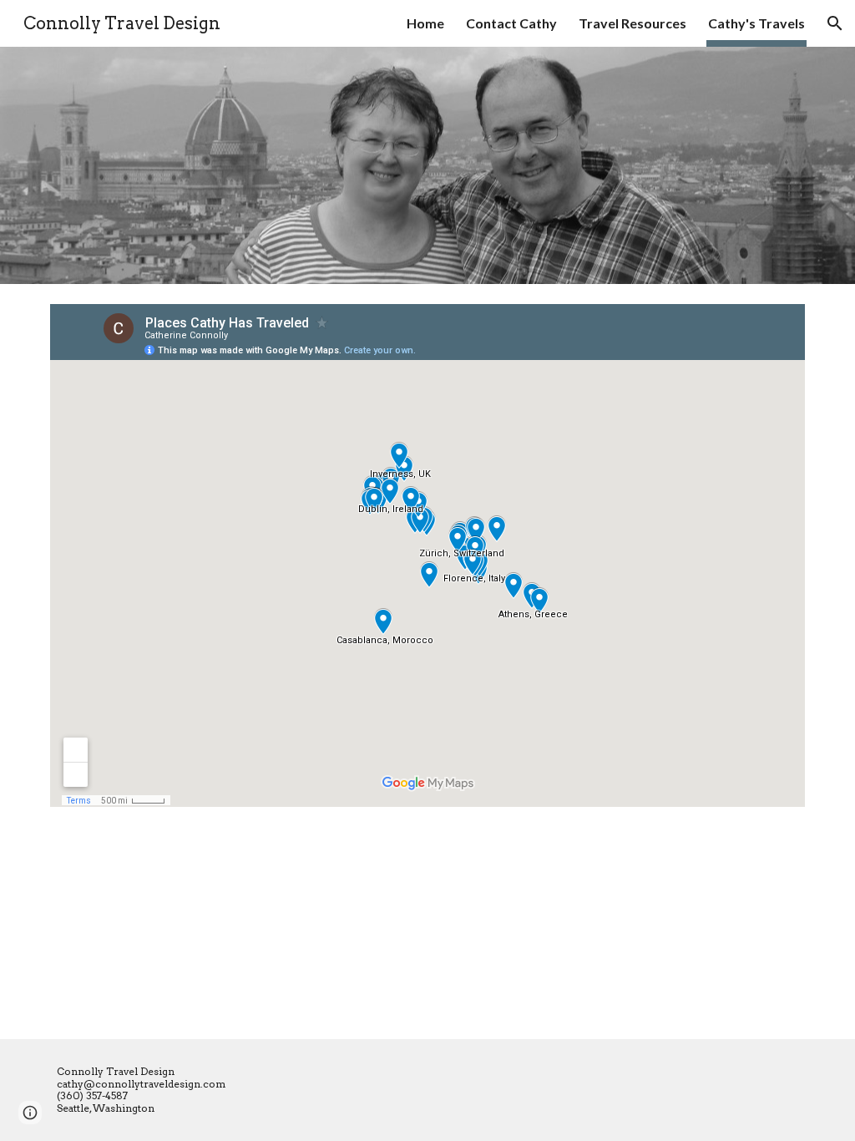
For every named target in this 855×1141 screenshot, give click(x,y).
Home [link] (425, 23)
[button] (835, 23)
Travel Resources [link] (632, 23)
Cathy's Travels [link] (756, 23)
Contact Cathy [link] (511, 23)
